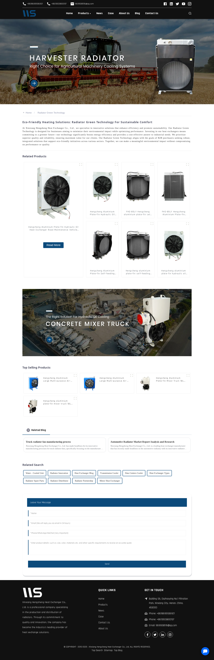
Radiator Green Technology (51, 112)
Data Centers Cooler (134, 473)
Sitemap (108, 650)
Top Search (97, 650)
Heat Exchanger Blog (84, 473)
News (101, 610)
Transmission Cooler (109, 473)
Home (29, 112)
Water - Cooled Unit (35, 473)
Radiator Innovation (59, 473)
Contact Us (104, 622)
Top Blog (118, 650)
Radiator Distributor (59, 481)
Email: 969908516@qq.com (163, 625)
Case (101, 616)
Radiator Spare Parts (35, 481)
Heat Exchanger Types (159, 473)
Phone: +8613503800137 (161, 619)
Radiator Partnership (84, 481)
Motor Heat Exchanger (110, 481)
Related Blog (38, 430)
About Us (103, 628)
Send (107, 564)
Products (103, 604)
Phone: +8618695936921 (162, 613)
